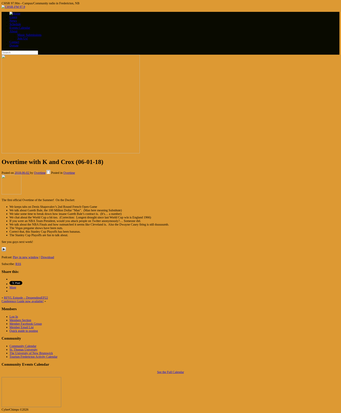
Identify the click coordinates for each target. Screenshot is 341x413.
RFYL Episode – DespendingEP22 (26, 297)
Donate (14, 45)
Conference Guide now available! (23, 301)
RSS (18, 264)
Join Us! (22, 38)
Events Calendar (19, 27)
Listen (13, 17)
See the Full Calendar (170, 372)
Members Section (20, 320)
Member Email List (21, 327)
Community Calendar (22, 346)
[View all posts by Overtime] (48, 172)
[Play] (4, 250)
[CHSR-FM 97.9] (13, 6)
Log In (13, 316)
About (13, 31)
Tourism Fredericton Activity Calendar (33, 356)
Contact (14, 42)
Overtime (40, 172)
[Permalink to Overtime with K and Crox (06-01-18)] (71, 152)
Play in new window (26, 257)
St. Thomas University (23, 349)
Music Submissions (29, 35)
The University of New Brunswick (31, 353)
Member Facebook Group (25, 323)
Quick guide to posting (23, 330)
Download (47, 257)
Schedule (15, 24)
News (13, 20)
